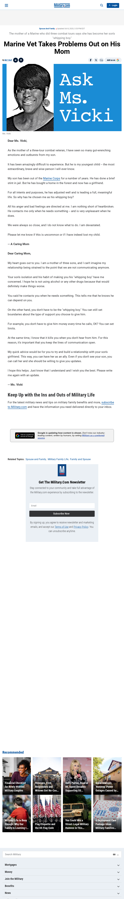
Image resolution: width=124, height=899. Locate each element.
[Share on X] (96, 60)
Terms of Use (62, 526)
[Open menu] (6, 5)
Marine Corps (51, 178)
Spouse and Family (47, 29)
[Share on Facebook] (90, 60)
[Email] (101, 60)
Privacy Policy (81, 526)
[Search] (102, 5)
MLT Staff (8, 60)
